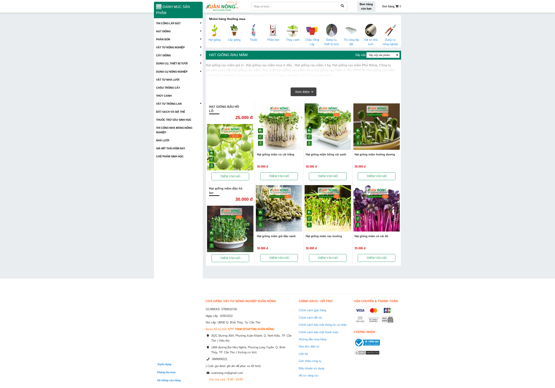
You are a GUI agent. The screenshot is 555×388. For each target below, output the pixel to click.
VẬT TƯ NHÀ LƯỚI (167, 79)
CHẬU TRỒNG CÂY (168, 87)
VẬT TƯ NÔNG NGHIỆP (170, 47)
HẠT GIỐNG (163, 31)
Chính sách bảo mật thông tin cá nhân (323, 324)
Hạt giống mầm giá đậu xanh (276, 236)
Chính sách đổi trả (310, 317)
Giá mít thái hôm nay (170, 148)
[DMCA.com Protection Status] (367, 355)
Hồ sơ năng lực (308, 375)
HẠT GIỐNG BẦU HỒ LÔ (224, 109)
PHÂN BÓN (163, 39)
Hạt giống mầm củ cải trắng (275, 154)
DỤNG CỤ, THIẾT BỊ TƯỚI (172, 63)
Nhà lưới (162, 140)
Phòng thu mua (166, 372)
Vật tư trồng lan (169, 103)
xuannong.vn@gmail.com (227, 373)
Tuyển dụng (164, 364)
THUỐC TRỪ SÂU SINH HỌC (173, 119)
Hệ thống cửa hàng (169, 380)
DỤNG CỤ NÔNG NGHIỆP (172, 71)
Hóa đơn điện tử (309, 346)
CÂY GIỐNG (163, 55)
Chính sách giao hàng (312, 310)
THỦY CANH (164, 95)
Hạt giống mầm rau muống (324, 236)
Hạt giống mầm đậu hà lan (225, 190)
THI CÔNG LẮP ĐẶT (168, 23)
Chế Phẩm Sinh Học (170, 156)
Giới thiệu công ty (310, 361)
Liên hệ (303, 353)
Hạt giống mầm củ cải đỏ (371, 236)
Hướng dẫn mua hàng (312, 339)
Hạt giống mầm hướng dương (374, 154)
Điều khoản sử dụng (311, 368)
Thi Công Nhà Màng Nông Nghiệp (174, 130)
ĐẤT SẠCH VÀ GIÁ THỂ (170, 111)
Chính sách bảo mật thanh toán (318, 332)
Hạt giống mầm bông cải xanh (326, 154)
